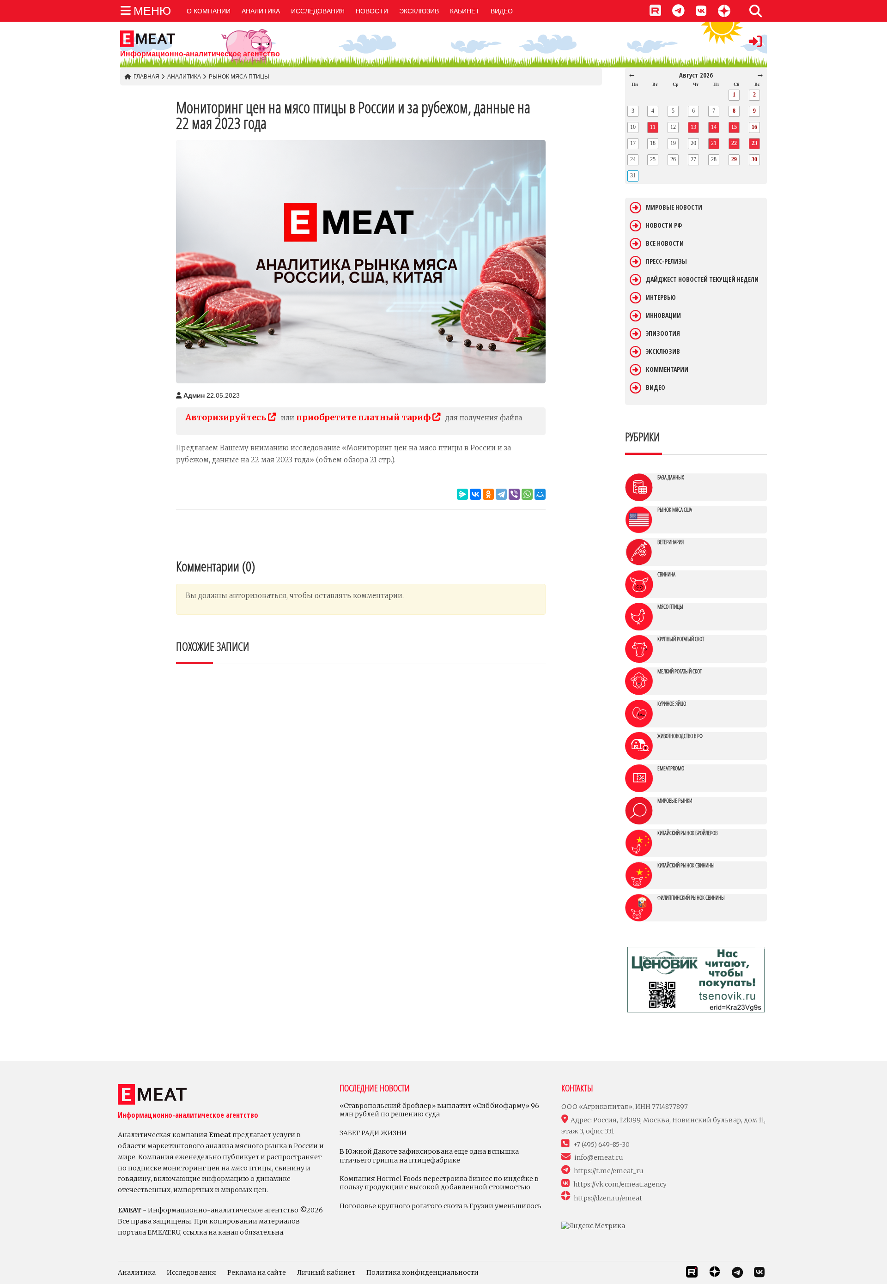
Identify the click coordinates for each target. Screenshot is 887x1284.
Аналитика (184, 76)
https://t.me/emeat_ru (609, 1171)
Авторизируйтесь (226, 417)
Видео (655, 387)
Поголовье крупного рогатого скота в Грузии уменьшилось (440, 1206)
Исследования (191, 1272)
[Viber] (514, 494)
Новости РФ (664, 225)
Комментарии (667, 369)
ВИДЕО (502, 11)
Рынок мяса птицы (239, 76)
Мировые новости (674, 207)
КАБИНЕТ (465, 11)
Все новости (665, 243)
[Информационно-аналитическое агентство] (200, 38)
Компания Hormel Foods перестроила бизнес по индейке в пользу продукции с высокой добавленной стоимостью (439, 1183)
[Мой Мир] (540, 494)
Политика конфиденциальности (422, 1272)
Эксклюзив (663, 351)
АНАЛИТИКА (261, 11)
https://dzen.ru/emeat (608, 1198)
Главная (146, 76)
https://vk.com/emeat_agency (620, 1184)
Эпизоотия (663, 333)
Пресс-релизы (666, 261)
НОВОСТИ (372, 11)
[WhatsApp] (527, 494)
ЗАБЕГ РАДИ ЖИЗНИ (373, 1133)
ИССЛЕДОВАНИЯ (318, 11)
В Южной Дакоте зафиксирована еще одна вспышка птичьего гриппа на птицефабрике (429, 1155)
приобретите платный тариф (364, 417)
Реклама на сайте (256, 1272)
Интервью (661, 297)
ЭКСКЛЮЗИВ (419, 11)
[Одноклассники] (488, 494)
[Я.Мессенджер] (462, 494)
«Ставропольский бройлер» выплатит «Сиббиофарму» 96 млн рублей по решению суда (439, 1110)
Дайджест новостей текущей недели (702, 279)
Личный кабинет (326, 1272)
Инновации (663, 315)
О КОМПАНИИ (209, 11)
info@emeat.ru (598, 1157)
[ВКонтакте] (475, 494)
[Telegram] (501, 494)
